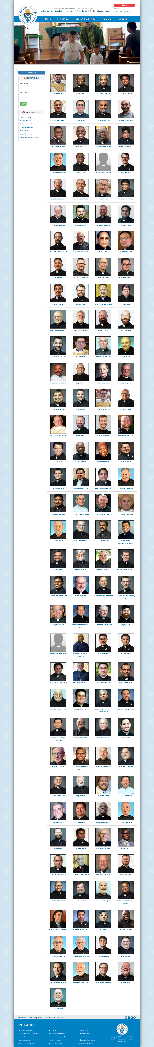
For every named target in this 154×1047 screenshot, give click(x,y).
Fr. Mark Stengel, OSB (126, 822)
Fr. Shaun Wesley (126, 956)
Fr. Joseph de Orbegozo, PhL (58, 251)
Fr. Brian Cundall (80, 225)
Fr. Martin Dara (126, 225)
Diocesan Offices (54, 1030)
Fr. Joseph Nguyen (103, 654)
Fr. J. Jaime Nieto (126, 654)
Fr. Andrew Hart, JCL (58, 409)
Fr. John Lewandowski (126, 514)
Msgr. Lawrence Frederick (58, 330)
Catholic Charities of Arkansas (28, 1034)
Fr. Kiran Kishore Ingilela (103, 488)
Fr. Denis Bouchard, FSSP (103, 173)
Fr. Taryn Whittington (103, 982)
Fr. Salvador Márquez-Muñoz (103, 596)
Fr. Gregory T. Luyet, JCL (80, 541)
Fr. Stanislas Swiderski (103, 848)
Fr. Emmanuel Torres (58, 901)
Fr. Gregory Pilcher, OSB (58, 709)
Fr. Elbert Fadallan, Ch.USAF (103, 304)
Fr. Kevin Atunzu (80, 146)
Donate (124, 5)
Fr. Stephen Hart (81, 409)
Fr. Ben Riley (126, 738)
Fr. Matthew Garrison (103, 357)
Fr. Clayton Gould (125, 357)
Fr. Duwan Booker (80, 173)
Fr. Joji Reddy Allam (58, 120)
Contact (70, 11)
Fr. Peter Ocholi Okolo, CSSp (58, 683)
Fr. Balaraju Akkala (126, 94)
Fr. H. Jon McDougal (58, 625)
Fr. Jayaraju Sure (81, 848)
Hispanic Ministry (54, 1040)
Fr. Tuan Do (58, 278)
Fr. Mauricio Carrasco (81, 199)
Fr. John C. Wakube (126, 930)
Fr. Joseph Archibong (58, 146)
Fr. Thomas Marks (80, 596)
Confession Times (26, 134)
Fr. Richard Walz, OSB (58, 956)
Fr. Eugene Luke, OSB (58, 541)
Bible (115, 11)
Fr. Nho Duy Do (103, 251)
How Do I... (108, 18)
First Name (24, 83)
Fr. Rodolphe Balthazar (103, 146)
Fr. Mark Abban (80, 94)
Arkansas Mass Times (25, 1030)
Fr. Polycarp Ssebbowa (103, 822)
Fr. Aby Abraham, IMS (103, 94)
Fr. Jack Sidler (80, 796)
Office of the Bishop (55, 1043)
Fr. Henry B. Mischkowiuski (103, 625)
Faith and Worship (85, 18)
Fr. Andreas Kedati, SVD (80, 488)
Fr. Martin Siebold (103, 796)
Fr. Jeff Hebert (80, 435)
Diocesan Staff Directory (28, 127)
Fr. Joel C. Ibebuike (80, 462)
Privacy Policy (37, 1017)
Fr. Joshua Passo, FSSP (103, 683)
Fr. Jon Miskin (125, 625)
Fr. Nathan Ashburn (58, 94)
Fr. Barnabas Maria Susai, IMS (58, 596)
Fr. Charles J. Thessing (103, 875)
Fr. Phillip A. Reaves (103, 738)
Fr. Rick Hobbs (58, 462)
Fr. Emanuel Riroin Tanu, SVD (58, 875)
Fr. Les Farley (126, 304)
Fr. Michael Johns (58, 488)
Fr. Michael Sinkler (126, 796)
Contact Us (24, 1017)
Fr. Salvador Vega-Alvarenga (58, 930)
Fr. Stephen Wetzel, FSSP (58, 982)
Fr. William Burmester (58, 199)
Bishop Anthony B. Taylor (81, 875)
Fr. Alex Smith (80, 822)
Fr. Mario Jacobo (126, 462)
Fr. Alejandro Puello (80, 709)
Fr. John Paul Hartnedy (103, 409)
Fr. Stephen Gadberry (58, 357)
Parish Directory (25, 117)
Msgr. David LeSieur (103, 514)
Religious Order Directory (28, 124)
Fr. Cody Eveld (80, 304)
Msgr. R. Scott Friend (80, 330)
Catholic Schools (24, 1040)
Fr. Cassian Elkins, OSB (81, 278)
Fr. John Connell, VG (58, 225)
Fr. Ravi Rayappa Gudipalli (58, 383)
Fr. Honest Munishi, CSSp (58, 654)
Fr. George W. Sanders (126, 767)
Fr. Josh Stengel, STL (58, 848)
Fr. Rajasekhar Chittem (126, 199)
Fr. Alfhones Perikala (126, 683)
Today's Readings (124, 11)
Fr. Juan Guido (80, 383)
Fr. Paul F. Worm (58, 1009)
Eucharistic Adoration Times (29, 137)
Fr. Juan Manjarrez (58, 570)
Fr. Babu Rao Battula (125, 146)
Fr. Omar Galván (81, 357)
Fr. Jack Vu (103, 930)
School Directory (25, 120)
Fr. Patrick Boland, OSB (58, 173)
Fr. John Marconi (80, 570)
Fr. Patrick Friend (103, 330)
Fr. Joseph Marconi (103, 570)
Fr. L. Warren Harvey (126, 409)
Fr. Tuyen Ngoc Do (126, 251)
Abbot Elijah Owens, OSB (80, 683)
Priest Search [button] (33, 78)
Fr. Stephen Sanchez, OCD (103, 767)
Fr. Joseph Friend (126, 330)
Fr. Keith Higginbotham (125, 435)
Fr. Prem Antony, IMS (126, 120)
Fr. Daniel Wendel (103, 956)
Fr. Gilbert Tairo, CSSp (126, 848)
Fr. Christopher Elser (58, 304)
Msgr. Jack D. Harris (103, 383)
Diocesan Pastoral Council (57, 1034)
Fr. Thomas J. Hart (125, 383)
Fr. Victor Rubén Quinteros (126, 709)
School (106, 11)
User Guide (59, 1017)
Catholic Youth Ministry (26, 1043)
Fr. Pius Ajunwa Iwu (103, 462)
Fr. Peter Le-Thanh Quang (81, 514)
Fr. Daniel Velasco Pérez (80, 930)
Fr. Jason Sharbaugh (58, 796)
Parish (98, 11)
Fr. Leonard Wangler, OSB (81, 956)
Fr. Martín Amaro (80, 120)
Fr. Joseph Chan (103, 199)
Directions (48, 1017)
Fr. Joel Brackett (126, 173)
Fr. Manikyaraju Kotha (58, 514)
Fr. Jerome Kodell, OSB (126, 488)
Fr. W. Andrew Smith (58, 822)
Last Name (23, 92)
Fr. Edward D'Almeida (103, 225)
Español (123, 18)
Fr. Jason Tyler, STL (81, 901)
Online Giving (46, 11)
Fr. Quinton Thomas (125, 875)
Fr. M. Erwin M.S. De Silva (80, 251)
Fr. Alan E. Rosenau (58, 767)
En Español (32, 73)
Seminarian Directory (86, 1043)
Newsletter (59, 11)
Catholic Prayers (23, 1037)
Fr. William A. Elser (103, 278)
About (47, 18)
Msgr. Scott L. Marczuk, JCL (125, 570)
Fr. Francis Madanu (103, 541)
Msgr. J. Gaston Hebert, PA (58, 435)
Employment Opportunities (58, 1037)
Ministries (63, 18)
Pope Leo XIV (83, 1030)
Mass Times (82, 11)
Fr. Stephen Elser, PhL (126, 278)
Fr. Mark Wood (125, 982)
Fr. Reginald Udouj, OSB (103, 901)
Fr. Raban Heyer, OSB (103, 435)
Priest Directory (84, 1037)
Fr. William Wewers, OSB (80, 982)
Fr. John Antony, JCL (103, 120)
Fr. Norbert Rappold (80, 738)
